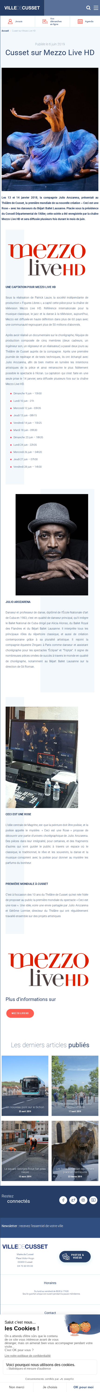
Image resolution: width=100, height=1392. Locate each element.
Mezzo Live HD (20, 1013)
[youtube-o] (93, 1200)
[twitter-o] (73, 1200)
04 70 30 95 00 (25, 1265)
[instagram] (83, 1200)
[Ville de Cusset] (22, 8)
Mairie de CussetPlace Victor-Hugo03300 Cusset (25, 1258)
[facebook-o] (63, 1200)
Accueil (5, 31)
